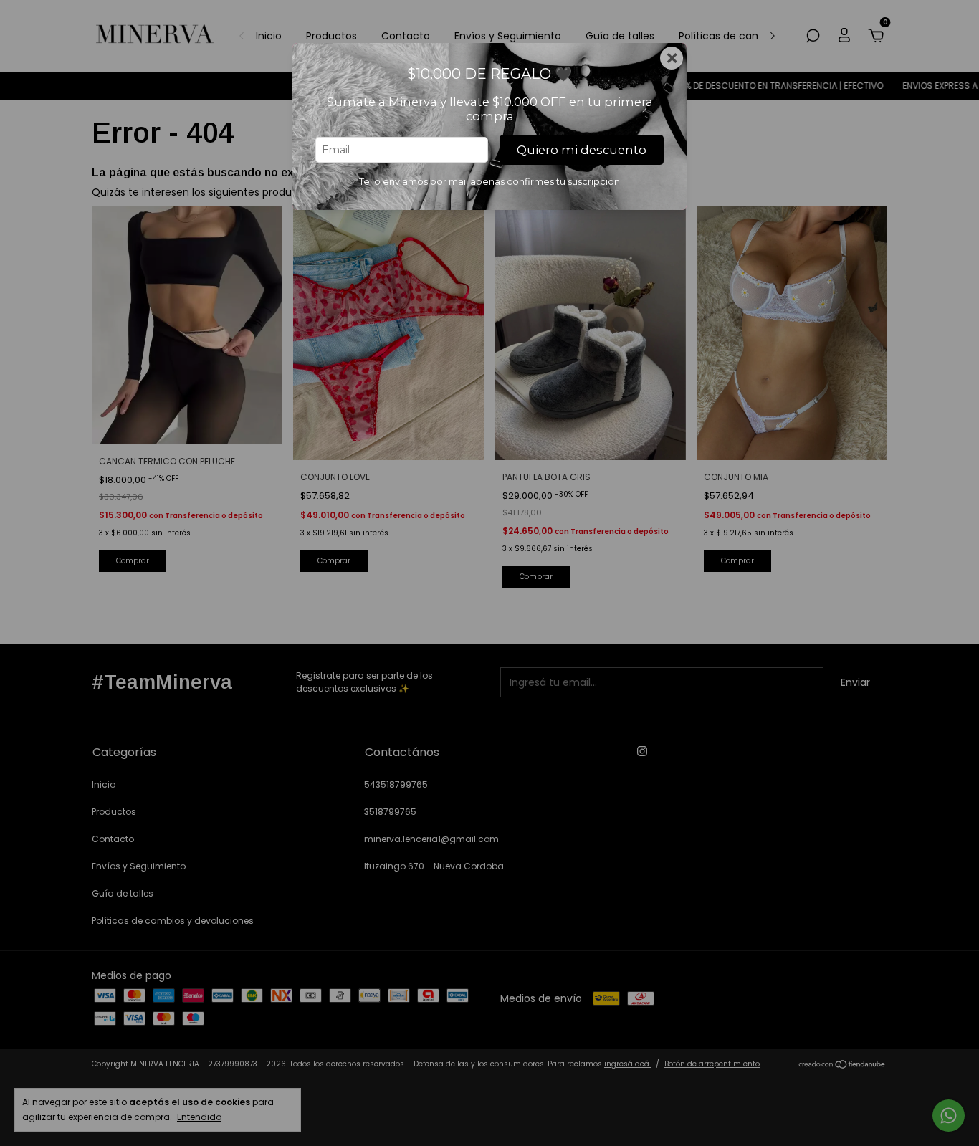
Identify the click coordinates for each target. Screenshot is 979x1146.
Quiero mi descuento (581, 150)
